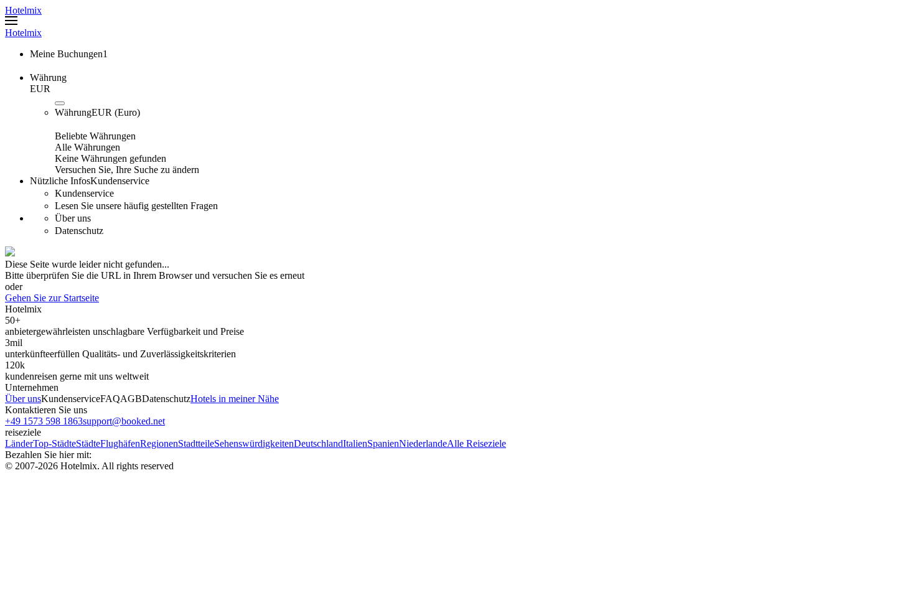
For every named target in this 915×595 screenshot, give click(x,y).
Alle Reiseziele (476, 443)
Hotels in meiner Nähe (234, 398)
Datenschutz (166, 398)
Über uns (23, 398)
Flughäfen (120, 443)
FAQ (110, 398)
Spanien (383, 443)
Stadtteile (196, 443)
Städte (88, 443)
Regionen (159, 443)
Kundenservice (70, 398)
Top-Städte (54, 443)
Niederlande (423, 443)
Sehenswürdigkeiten (254, 443)
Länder (19, 443)
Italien (355, 443)
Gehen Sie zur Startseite (52, 298)
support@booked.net (124, 421)
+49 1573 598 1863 (44, 421)
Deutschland (318, 443)
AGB (131, 398)
